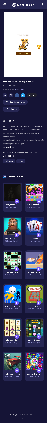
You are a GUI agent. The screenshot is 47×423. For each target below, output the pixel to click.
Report (32, 95)
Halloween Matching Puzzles (17, 272)
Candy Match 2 (34, 205)
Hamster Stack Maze (36, 272)
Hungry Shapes (33, 340)
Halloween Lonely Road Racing (18, 374)
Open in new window (17, 102)
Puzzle (21, 161)
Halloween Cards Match (15, 340)
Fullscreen (13, 109)
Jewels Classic (33, 374)
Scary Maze (10, 205)
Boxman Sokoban (35, 306)
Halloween (9, 161)
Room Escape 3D (12, 306)
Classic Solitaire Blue (36, 238)
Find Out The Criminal (14, 238)
